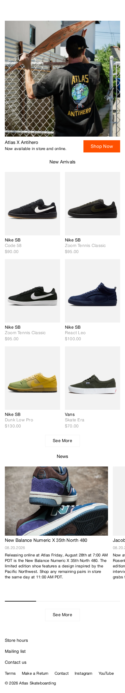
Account (105, 12)
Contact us (15, 662)
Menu (118, 12)
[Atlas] (17, 11)
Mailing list (15, 651)
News (63, 456)
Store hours (16, 640)
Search (93, 12)
